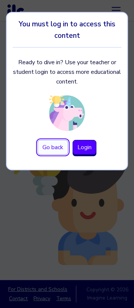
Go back (52, 147)
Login (84, 147)
